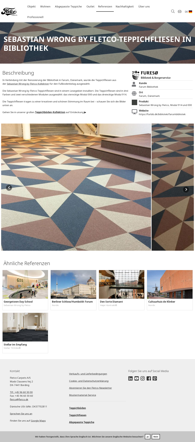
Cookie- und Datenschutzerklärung (88, 381)
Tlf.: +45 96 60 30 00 (21, 392)
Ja (148, 436)
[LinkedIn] (130, 378)
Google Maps (38, 420)
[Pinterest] (155, 378)
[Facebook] (149, 378)
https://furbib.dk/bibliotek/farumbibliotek (162, 114)
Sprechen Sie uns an (21, 413)
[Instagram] (142, 378)
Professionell (35, 17)
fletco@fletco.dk (19, 399)
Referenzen (105, 6)
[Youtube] (136, 378)
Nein (155, 436)
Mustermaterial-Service (82, 395)
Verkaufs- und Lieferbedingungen (88, 373)
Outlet (91, 6)
